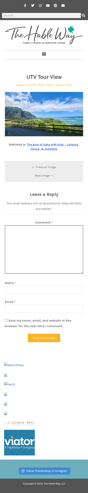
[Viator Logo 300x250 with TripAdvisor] (19, 442)
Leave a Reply (63, 85)
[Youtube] (48, 5)
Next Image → (44, 175)
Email (10, 302)
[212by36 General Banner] (19, 423)
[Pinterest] (55, 5)
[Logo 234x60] (5, 375)
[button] (44, 53)
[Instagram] (40, 5)
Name (10, 283)
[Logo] (5, 413)
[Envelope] (63, 5)
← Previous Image (44, 167)
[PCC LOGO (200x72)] (5, 404)
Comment (44, 222)
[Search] (83, 15)
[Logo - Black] (5, 394)
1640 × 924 (45, 85)
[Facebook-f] (25, 5)
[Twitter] (32, 5)
